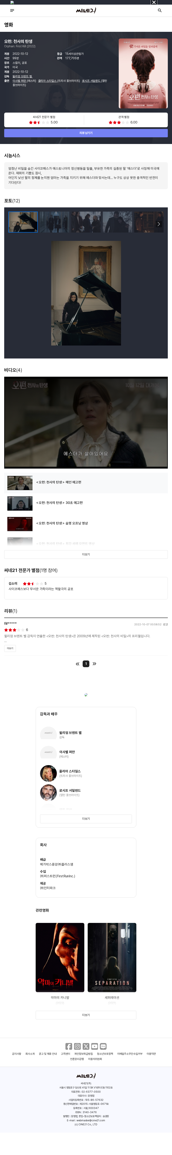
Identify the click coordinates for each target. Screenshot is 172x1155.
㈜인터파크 (48, 888)
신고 (165, 624)
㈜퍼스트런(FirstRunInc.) (57, 876)
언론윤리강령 (77, 1059)
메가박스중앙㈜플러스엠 (56, 864)
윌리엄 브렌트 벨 (23, 76)
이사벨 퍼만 (20, 80)
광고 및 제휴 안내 (48, 1053)
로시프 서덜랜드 (91, 80)
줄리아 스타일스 (47, 80)
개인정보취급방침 (83, 1053)
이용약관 (151, 1053)
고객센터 (65, 1053)
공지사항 (16, 1053)
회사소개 (30, 1053)
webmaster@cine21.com (91, 1120)
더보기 (86, 554)
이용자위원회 (95, 1059)
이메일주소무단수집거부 (130, 1053)
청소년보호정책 (105, 1053)
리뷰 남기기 (86, 133)
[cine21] (86, 10)
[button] (159, 224)
